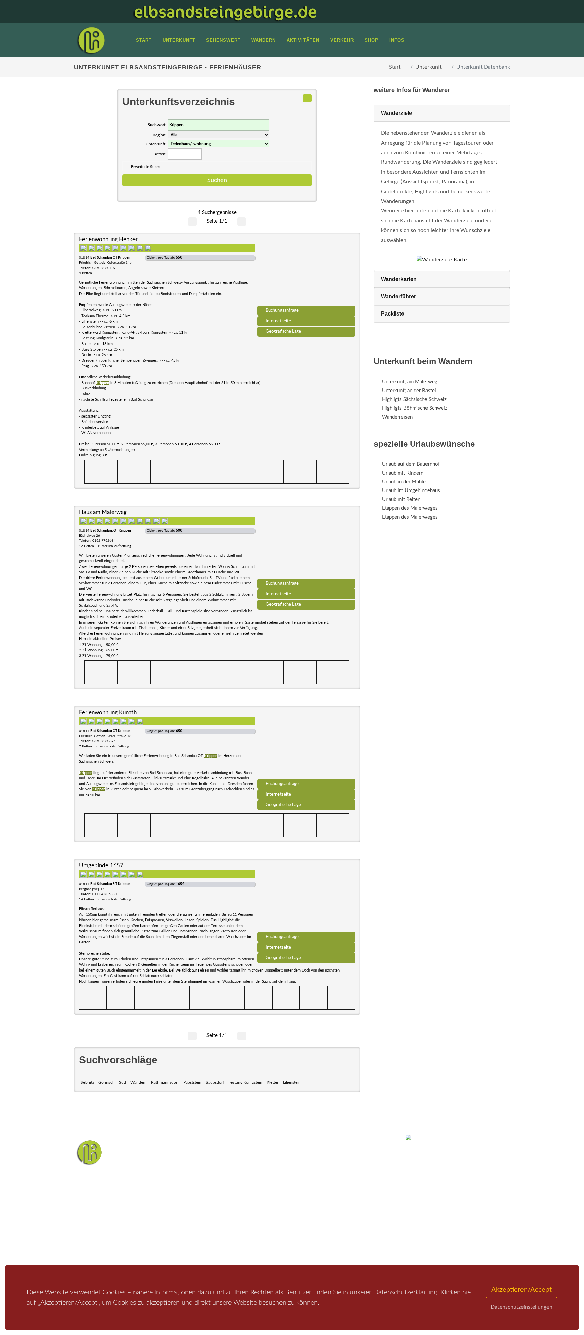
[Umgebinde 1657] (306, 898)
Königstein (235, 1237)
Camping (166, 1249)
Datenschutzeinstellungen (521, 1307)
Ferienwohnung (173, 1231)
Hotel (162, 1213)
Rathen (315, 1226)
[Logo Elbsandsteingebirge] (91, 40)
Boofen (312, 1237)
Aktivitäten (94, 1249)
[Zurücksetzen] (307, 98)
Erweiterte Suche (146, 167)
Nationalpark (280, 1215)
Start (395, 67)
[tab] (442, 113)
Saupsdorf (215, 1082)
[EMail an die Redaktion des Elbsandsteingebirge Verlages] (503, 7)
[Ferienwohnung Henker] (306, 271)
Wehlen (295, 1226)
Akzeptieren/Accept (521, 1289)
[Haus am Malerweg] (306, 544)
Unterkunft (428, 67)
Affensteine (310, 1215)
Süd (122, 1082)
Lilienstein (292, 1082)
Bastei (231, 1215)
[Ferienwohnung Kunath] (306, 745)
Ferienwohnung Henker (108, 239)
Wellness (290, 1237)
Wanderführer (398, 296)
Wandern (138, 1082)
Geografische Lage (283, 331)
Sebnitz (87, 1082)
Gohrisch (106, 1082)
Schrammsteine (342, 1215)
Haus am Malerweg (103, 512)
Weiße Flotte (237, 1226)
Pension (165, 1222)
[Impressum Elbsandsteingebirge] (462, 7)
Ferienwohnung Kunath (108, 712)
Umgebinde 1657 (101, 865)
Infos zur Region (100, 1222)
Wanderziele (396, 113)
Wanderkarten (399, 279)
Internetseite (278, 321)
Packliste (392, 314)
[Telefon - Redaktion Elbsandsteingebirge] (482, 7)
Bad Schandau (269, 1226)
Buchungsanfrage (282, 310)
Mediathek (94, 1231)
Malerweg (252, 1215)
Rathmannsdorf (165, 1082)
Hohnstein (338, 1226)
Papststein (192, 1082)
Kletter (272, 1082)
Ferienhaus (168, 1240)
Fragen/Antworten (102, 1213)
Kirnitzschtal (264, 1237)
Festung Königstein (245, 1082)
